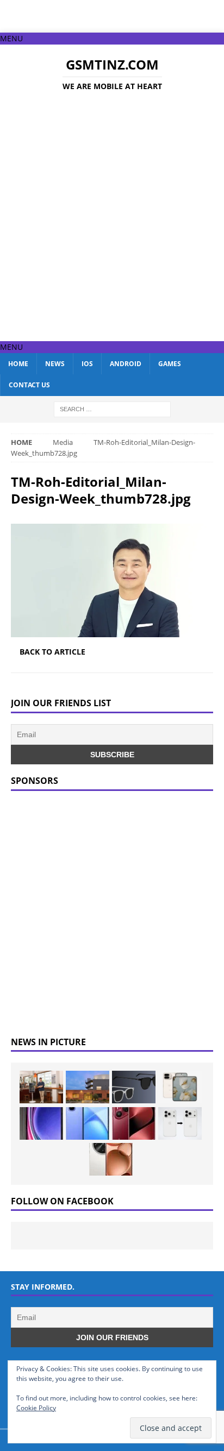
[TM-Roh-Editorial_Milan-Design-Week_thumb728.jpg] (112, 631)
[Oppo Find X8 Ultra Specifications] (111, 1159)
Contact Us (29, 385)
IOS (87, 363)
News (55, 363)
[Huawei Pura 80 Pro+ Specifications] (133, 1123)
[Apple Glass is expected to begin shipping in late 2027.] (133, 1087)
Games (169, 363)
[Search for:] (112, 408)
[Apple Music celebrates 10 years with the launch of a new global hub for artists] (87, 1087)
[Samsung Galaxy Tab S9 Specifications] (41, 1123)
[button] (11, 38)
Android (125, 363)
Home (18, 363)
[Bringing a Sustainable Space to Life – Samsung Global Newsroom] (41, 1087)
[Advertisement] (112, 218)
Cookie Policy (36, 1407)
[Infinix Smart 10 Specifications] (87, 1123)
